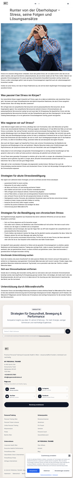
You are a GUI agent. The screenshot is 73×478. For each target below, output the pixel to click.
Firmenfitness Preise (10, 458)
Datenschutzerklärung (46, 474)
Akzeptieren (33, 471)
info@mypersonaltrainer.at (13, 377)
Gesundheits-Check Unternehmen (14, 454)
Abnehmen (41, 422)
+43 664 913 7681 (10, 374)
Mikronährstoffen (60, 290)
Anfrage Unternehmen (10, 461)
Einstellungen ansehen (62, 471)
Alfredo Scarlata (14, 390)
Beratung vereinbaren (36, 405)
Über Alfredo (41, 445)
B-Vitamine (65, 293)
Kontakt (40, 448)
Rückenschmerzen (43, 419)
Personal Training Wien (10, 419)
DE (35, 3)
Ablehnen (47, 471)
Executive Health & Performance (13, 448)
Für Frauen (41, 425)
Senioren (40, 428)
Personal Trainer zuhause (11, 422)
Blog (39, 451)
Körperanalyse (8, 428)
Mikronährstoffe (23, 207)
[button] (69, 456)
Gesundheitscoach (43, 435)
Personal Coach (42, 431)
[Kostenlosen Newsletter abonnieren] (67, 331)
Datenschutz (16, 473)
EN (39, 3)
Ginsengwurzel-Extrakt (44, 293)
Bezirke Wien (8, 435)
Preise (6, 431)
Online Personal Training (11, 425)
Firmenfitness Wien (9, 451)
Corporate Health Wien (10, 445)
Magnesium (55, 293)
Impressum (55, 474)
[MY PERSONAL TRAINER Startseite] (6, 349)
